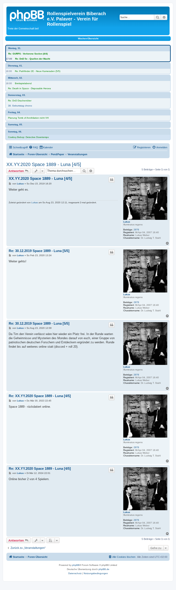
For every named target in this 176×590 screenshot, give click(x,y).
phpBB (76, 565)
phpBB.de (104, 569)
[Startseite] (27, 15)
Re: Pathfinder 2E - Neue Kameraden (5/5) (37, 71)
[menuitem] (33, 147)
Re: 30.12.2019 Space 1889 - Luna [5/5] (39, 251)
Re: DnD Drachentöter (19, 100)
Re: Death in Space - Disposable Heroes (29, 88)
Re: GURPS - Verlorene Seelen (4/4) (28, 53)
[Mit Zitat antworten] (112, 179)
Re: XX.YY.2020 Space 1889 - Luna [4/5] (40, 396)
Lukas (126, 222)
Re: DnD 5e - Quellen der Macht (32, 58)
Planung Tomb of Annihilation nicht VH (28, 118)
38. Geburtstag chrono (20, 105)
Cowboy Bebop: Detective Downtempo (28, 137)
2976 (136, 229)
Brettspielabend (23, 83)
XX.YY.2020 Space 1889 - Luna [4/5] (43, 164)
